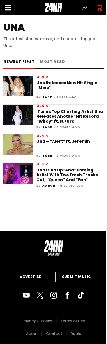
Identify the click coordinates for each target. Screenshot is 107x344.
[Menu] (10, 7)
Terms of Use (72, 321)
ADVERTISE (30, 276)
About (32, 333)
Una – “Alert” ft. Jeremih (63, 141)
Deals (75, 333)
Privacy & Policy (37, 321)
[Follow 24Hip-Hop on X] (40, 295)
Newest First (19, 61)
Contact (54, 333)
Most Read (52, 61)
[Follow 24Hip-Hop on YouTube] (26, 295)
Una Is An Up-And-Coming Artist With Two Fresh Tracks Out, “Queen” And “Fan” (67, 175)
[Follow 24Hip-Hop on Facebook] (67, 295)
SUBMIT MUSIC (76, 276)
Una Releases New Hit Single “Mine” (67, 85)
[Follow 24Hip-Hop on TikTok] (81, 295)
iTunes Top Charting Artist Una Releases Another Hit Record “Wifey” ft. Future (69, 116)
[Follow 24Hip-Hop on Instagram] (53, 295)
